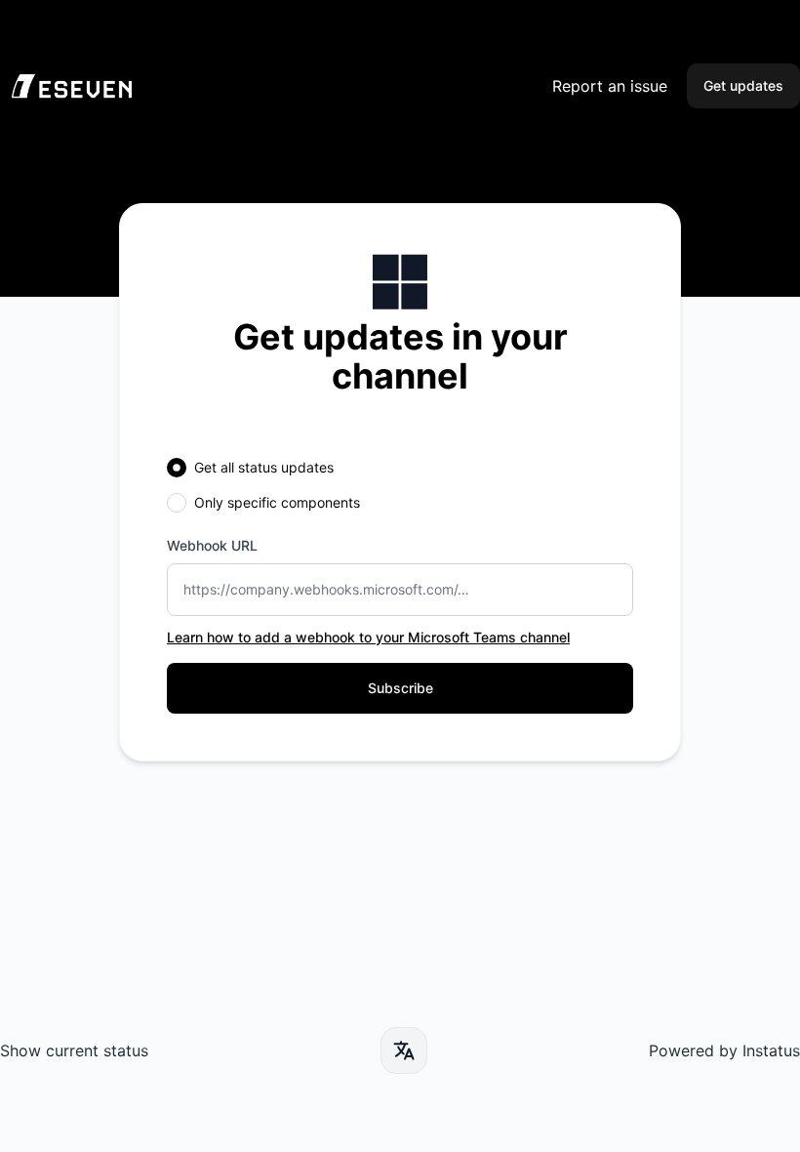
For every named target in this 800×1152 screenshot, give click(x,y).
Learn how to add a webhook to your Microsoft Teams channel (368, 637)
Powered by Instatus (724, 1050)
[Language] (403, 1050)
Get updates (743, 85)
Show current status (74, 1050)
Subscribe (400, 687)
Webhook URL (212, 545)
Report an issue (609, 86)
